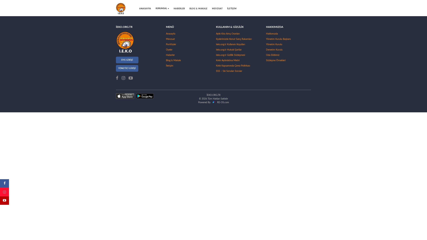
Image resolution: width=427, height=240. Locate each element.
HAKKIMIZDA (274, 27)
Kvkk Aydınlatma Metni (228, 60)
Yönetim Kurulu (274, 44)
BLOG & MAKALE (198, 9)
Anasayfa (170, 34)
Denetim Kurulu (274, 50)
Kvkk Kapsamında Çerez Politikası (233, 66)
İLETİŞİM (232, 9)
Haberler (170, 55)
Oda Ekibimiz (272, 55)
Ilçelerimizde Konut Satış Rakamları (234, 39)
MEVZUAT (217, 9)
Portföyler (171, 44)
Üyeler (169, 50)
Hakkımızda (272, 34)
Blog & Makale (173, 60)
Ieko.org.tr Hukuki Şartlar (229, 50)
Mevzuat (170, 39)
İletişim (169, 66)
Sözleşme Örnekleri (276, 60)
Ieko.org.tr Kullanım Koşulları (230, 44)
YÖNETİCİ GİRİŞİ (127, 68)
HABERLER (179, 9)
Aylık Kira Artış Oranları (228, 34)
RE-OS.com (222, 102)
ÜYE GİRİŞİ (127, 60)
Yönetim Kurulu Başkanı (278, 39)
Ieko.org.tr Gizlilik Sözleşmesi (230, 55)
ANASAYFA (145, 9)
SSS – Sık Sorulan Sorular (229, 71)
